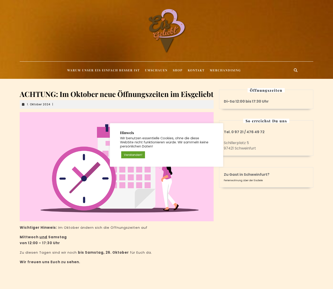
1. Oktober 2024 (39, 104)
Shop (178, 70)
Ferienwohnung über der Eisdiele (243, 180)
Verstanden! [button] (133, 155)
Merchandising (225, 70)
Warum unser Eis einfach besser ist (103, 70)
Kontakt (196, 70)
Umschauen (156, 70)
